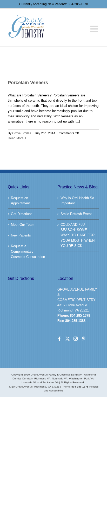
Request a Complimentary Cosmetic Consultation (28, 251)
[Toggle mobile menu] (94, 23)
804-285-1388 (75, 321)
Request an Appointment (20, 200)
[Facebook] (59, 339)
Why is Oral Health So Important (77, 200)
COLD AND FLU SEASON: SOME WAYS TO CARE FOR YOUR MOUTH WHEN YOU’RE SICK (78, 235)
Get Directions (21, 214)
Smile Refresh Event (76, 214)
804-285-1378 (78, 4)
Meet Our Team (22, 225)
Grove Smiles (21, 133)
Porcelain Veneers (28, 82)
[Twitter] (67, 339)
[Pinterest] (84, 339)
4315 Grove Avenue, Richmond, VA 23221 (34, 386)
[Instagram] (75, 339)
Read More (16, 138)
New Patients (21, 235)
